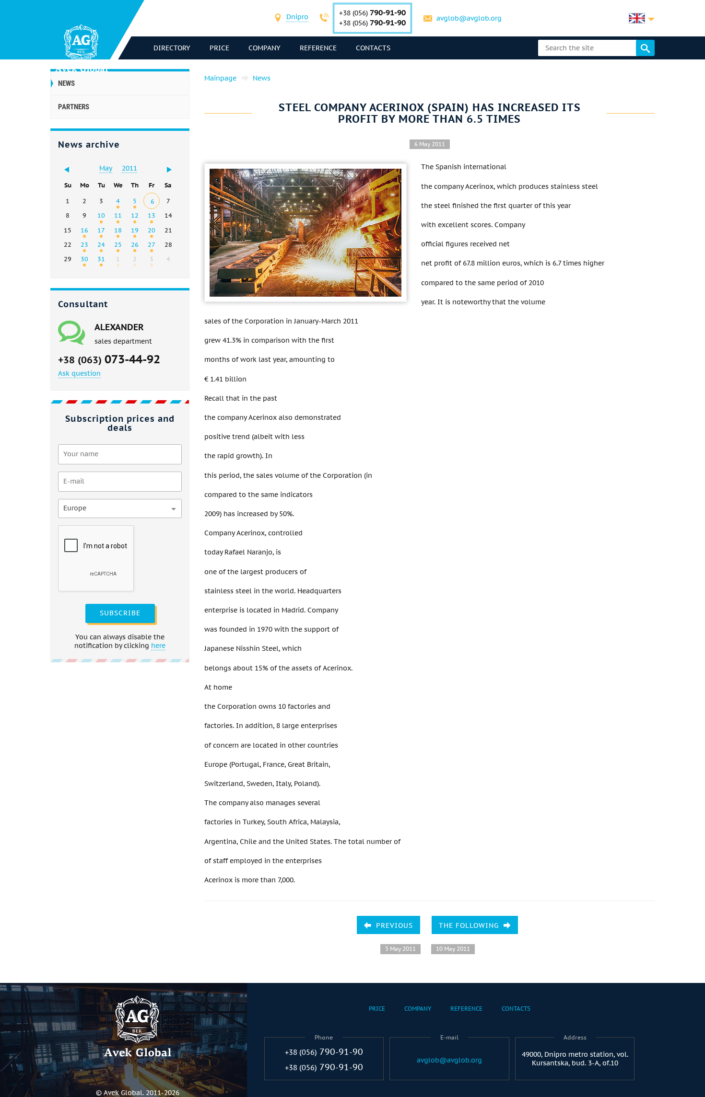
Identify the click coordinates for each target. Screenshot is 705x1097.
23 (84, 244)
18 (118, 230)
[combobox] (297, 17)
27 (151, 244)
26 (135, 244)
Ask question (79, 373)
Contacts (373, 48)
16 (84, 230)
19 (135, 230)
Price (219, 48)
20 (151, 230)
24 (101, 244)
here (158, 645)
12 (135, 215)
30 (84, 259)
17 (101, 230)
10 (101, 215)
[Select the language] (642, 18)
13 (151, 215)
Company (264, 48)
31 (101, 259)
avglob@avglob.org (469, 18)
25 (118, 244)
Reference (318, 48)
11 (118, 215)
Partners (73, 107)
